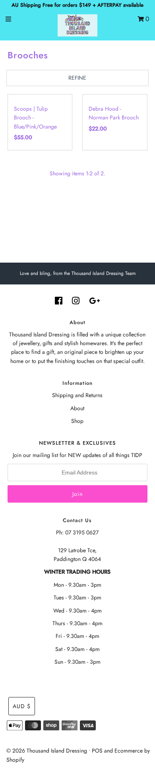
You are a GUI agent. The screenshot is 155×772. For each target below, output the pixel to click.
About (77, 408)
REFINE (77, 78)
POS (97, 751)
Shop (77, 421)
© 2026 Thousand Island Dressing (46, 751)
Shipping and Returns (77, 395)
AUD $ (22, 706)
